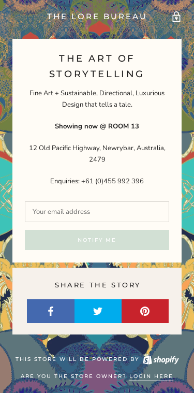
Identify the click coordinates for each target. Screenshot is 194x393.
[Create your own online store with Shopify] (160, 359)
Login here (151, 376)
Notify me (97, 240)
